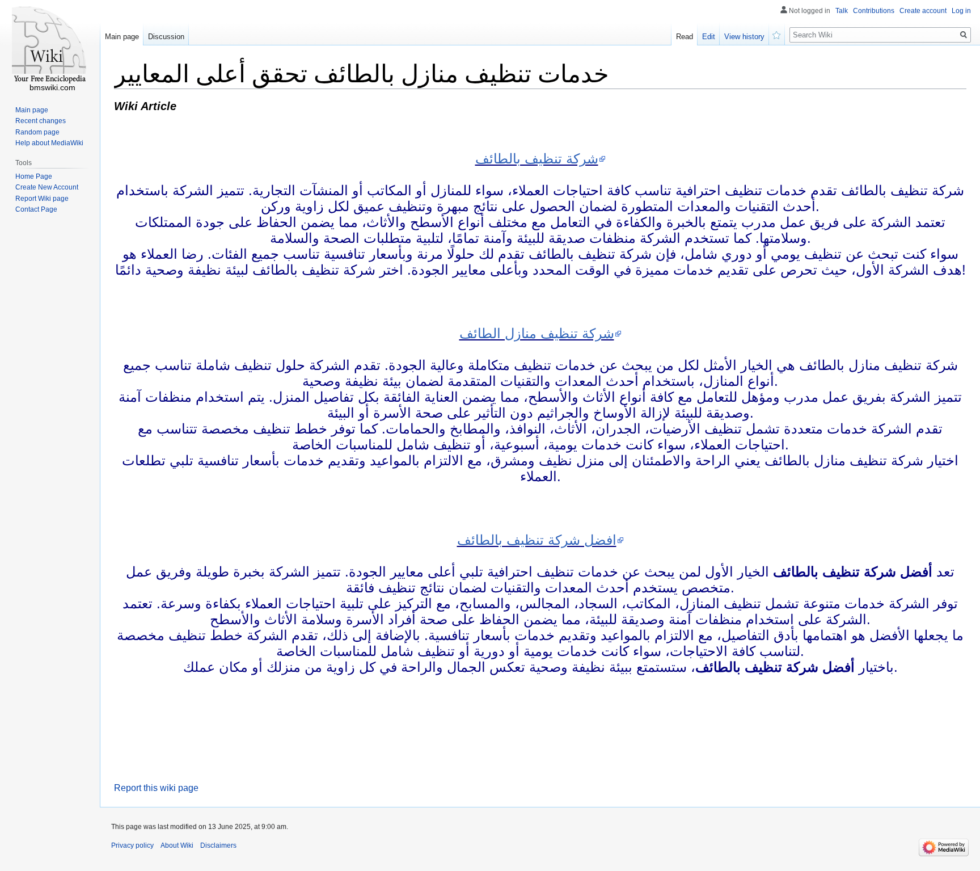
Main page (122, 36)
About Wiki (176, 845)
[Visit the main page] (50, 45)
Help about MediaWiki (49, 143)
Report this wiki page (156, 788)
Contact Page (36, 209)
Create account (923, 11)
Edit (708, 36)
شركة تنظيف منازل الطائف (536, 333)
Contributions (873, 11)
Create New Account (46, 187)
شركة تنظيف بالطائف (536, 158)
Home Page (33, 176)
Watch (777, 34)
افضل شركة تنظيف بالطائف (536, 540)
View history (744, 36)
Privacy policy (132, 845)
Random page (37, 132)
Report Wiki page (42, 199)
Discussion (166, 36)
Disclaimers (218, 845)
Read (684, 36)
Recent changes (40, 121)
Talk (841, 11)
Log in (961, 11)
